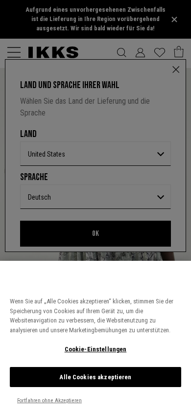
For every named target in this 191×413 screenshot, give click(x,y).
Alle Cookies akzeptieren (95, 377)
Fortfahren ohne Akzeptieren (49, 400)
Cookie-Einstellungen (96, 349)
